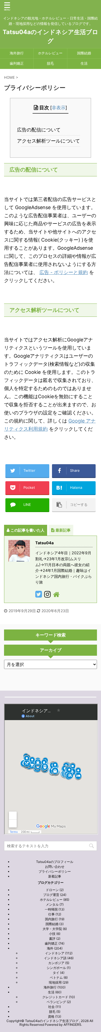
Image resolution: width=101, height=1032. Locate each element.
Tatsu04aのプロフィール (54, 862)
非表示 (58, 107)
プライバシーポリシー (55, 871)
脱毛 (50, 63)
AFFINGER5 (72, 1025)
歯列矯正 (17, 63)
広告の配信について (41, 130)
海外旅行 (17, 53)
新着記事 (54, 876)
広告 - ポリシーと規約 (63, 272)
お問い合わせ (54, 867)
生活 (84, 63)
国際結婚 (84, 53)
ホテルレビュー (50, 53)
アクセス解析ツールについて (50, 141)
